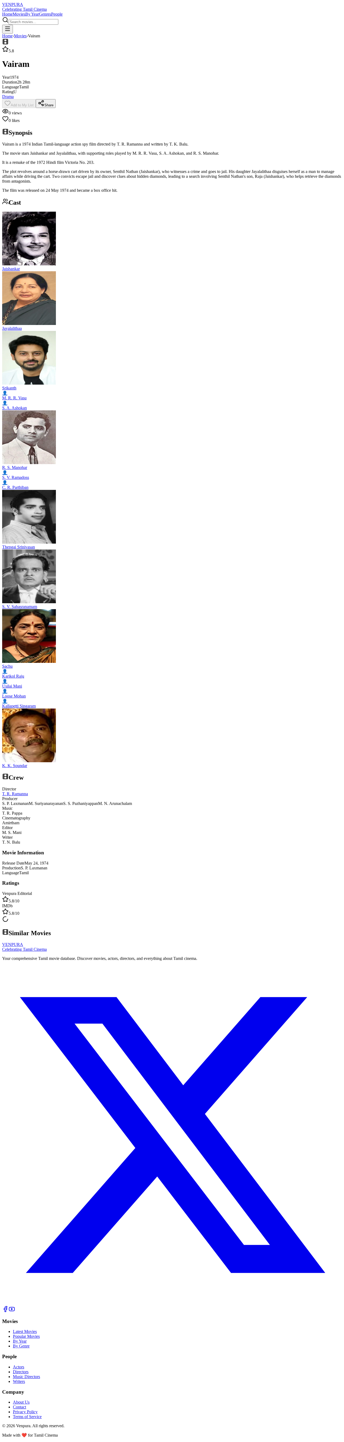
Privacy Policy (25, 1412)
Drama (8, 96)
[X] (172, 1303)
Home (7, 14)
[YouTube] (12, 1311)
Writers (19, 1381)
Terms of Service (27, 1416)
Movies (19, 14)
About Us (21, 1402)
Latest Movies (25, 1331)
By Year (32, 14)
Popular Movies (26, 1336)
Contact (19, 1407)
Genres (45, 14)
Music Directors (26, 1376)
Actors (18, 1367)
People (57, 14)
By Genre (21, 1346)
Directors (20, 1371)
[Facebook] (5, 1311)
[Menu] (7, 29)
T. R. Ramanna (15, 794)
